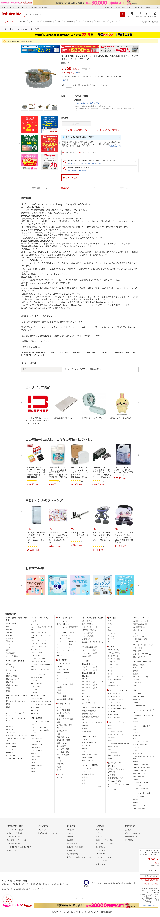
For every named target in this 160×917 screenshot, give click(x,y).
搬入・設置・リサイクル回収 (16, 840)
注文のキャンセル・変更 (104, 840)
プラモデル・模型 (114, 659)
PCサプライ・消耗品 (38, 695)
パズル (110, 668)
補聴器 (33, 753)
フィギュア (35, 29)
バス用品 (136, 680)
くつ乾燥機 (9, 638)
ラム (109, 630)
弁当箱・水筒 (86, 639)
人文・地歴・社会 (63, 737)
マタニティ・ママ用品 (115, 699)
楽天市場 (155, 7)
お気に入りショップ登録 (104, 843)
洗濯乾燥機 (9, 629)
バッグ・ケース (138, 636)
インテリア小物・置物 (140, 788)
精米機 (8, 707)
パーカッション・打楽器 (65, 684)
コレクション (23, 29)
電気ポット (9, 726)
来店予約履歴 (71, 850)
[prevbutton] (21, 403)
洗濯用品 (136, 674)
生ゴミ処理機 (10, 756)
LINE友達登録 (101, 854)
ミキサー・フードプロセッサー (16, 735)
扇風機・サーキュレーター (15, 685)
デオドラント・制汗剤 (89, 754)
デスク (135, 750)
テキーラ (111, 642)
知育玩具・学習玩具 (114, 653)
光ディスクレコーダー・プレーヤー (41, 636)
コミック (60, 707)
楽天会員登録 (153, 22)
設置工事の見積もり (13, 843)
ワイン (110, 624)
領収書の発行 (100, 847)
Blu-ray (59, 778)
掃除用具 (136, 671)
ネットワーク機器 (37, 698)
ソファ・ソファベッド (140, 741)
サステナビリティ (94, 912)
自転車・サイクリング (140, 621)
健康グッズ (86, 780)
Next (141, 49)
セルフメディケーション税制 (12, 889)
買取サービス (11, 850)
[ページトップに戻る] (156, 609)
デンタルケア (35, 741)
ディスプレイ (35, 686)
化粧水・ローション (89, 742)
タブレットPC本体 (63, 624)
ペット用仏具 (112, 752)
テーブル (136, 747)
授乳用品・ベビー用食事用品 (117, 708)
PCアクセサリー (36, 683)
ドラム (59, 675)
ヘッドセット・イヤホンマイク (67, 641)
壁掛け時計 (137, 699)
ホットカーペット (12, 670)
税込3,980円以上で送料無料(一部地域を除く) (33, 7)
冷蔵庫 (89, 22)
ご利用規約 (129, 840)
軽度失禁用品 (86, 732)
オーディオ (35, 624)
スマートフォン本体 (63, 621)
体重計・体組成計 (37, 765)
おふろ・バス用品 (114, 702)
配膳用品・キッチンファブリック (92, 643)
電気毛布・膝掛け (12, 676)
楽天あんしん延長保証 (14, 833)
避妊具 (84, 720)
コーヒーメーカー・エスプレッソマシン (16, 714)
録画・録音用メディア (38, 632)
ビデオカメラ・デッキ (38, 643)
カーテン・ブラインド (140, 764)
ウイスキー (111, 621)
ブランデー (111, 639)
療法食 (110, 758)
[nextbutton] (138, 403)
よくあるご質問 (119, 7)
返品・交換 (100, 836)
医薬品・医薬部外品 (89, 711)
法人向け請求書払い (73, 854)
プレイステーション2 (89, 688)
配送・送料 (100, 830)
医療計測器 (86, 729)
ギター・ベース (62, 678)
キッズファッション (114, 693)
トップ (4, 29)
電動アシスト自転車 (140, 624)
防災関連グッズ (113, 775)
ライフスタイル (62, 731)
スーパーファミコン (89, 703)
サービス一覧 (68, 912)
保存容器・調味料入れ (89, 630)
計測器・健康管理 (88, 774)
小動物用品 (111, 737)
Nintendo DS (86, 697)
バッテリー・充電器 (63, 638)
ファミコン (86, 700)
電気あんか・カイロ (12, 679)
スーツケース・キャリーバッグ (143, 716)
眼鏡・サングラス (139, 657)
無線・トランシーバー (38, 661)
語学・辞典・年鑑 (63, 749)
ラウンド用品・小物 (140, 639)
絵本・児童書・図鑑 (63, 710)
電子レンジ (115, 22)
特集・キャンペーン (44, 830)
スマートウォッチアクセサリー (67, 647)
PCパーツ (34, 710)
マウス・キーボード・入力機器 (41, 704)
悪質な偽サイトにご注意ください (33, 889)
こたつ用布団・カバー (140, 782)
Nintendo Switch (88, 664)
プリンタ (34, 689)
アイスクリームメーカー (14, 758)
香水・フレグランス (89, 760)
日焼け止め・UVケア (89, 757)
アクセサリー (61, 681)
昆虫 (109, 749)
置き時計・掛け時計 (140, 770)
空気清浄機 (69, 22)
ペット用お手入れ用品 (115, 731)
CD (58, 781)
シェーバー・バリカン (38, 727)
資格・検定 (60, 764)
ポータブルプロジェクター (40, 670)
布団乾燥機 (9, 635)
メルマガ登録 (100, 850)
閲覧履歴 (70, 836)
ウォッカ (111, 636)
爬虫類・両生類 (113, 746)
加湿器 (8, 688)
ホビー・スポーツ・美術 (65, 719)
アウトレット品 (138, 796)
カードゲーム (112, 671)
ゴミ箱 (135, 779)
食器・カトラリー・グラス (91, 627)
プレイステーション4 (89, 670)
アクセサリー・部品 (38, 658)
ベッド (135, 738)
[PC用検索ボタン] (122, 14)
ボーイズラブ (61, 746)
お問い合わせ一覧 (80, 912)
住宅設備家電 (10, 653)
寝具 (134, 729)
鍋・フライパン (87, 621)
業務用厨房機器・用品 (89, 647)
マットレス (137, 732)
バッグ (135, 718)
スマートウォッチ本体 (64, 644)
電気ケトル (9, 729)
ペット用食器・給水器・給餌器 (118, 743)
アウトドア (137, 651)
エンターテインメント (64, 713)
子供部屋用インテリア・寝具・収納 (143, 757)
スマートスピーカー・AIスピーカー (41, 666)
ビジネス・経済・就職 (64, 725)
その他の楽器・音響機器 (65, 699)
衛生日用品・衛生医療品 (90, 717)
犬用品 (110, 728)
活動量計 (34, 759)
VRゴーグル (61, 655)
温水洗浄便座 (35, 756)
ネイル (84, 751)
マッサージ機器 (36, 750)
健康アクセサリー (88, 783)
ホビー (12, 29)
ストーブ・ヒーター (12, 667)
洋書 (58, 758)
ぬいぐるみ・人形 (114, 650)
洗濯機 (97, 22)
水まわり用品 (86, 656)
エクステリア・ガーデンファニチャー (118, 785)
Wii (83, 694)
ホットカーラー (36, 738)
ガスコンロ (9, 723)
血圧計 (33, 768)
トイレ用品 (137, 683)
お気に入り (70, 833)
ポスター (60, 770)
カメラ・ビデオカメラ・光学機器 (41, 628)
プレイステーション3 (89, 685)
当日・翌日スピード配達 (15, 830)
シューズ (136, 633)
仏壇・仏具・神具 (139, 808)
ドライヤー (48, 22)
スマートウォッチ (139, 705)
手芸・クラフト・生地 (140, 677)
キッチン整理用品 (88, 636)
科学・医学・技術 (63, 752)
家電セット (23, 22)
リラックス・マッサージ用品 (92, 786)
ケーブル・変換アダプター (66, 635)
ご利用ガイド (108, 7)
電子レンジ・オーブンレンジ (15, 701)
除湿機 (8, 691)
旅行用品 (136, 721)
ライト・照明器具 (12, 656)
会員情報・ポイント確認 (75, 847)
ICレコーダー (35, 649)
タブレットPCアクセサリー (66, 632)
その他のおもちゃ (114, 686)
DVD (58, 784)
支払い (98, 833)
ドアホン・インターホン (116, 769)
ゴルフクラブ (137, 630)
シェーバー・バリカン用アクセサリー (41, 731)
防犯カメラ (111, 772)
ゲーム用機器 (35, 707)
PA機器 (59, 666)
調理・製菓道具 (87, 624)
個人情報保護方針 (131, 836)
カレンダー (60, 728)
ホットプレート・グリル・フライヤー (16, 719)
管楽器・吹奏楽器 (63, 672)
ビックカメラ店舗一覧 (134, 7)
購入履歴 (70, 840)
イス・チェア (137, 753)
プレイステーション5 (89, 667)
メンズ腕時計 (137, 693)
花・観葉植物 (112, 789)
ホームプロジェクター (38, 640)
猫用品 (110, 725)
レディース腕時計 (139, 696)
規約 (120, 146)
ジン (109, 627)
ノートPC (34, 680)
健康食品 (85, 777)
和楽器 (59, 693)
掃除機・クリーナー (12, 641)
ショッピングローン (13, 836)
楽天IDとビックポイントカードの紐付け (79, 858)
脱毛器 (33, 735)
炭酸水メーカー (11, 744)
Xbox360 (85, 679)
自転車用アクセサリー (140, 627)
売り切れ (76, 124)
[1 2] (69, 85)
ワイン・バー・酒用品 (89, 653)
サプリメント (86, 768)
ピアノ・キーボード (63, 663)
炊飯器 (8, 704)
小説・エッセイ (62, 743)
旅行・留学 (60, 716)
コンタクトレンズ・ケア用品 (92, 723)
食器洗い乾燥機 (11, 747)
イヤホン (59, 22)
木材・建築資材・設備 (115, 778)
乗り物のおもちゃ (114, 656)
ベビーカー (111, 711)
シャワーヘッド (36, 747)
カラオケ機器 (61, 696)
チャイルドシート (114, 714)
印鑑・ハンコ (137, 668)
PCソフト (34, 713)
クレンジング (86, 745)
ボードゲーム (112, 674)
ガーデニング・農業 (114, 781)
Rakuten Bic (11, 14)
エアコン (80, 22)
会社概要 (147, 7)
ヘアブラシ (35, 724)
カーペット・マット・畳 (141, 767)
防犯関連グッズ (138, 799)
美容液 (84, 748)
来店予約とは (113, 146)
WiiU (84, 691)
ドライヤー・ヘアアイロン (40, 721)
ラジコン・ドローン (114, 665)
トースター (9, 710)
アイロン (9, 644)
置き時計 (136, 702)
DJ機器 (59, 687)
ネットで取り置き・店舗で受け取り (19, 847)
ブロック (111, 683)
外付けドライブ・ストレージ (41, 701)
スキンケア (86, 739)
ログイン (145, 22)
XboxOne (85, 676)
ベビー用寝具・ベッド (115, 705)
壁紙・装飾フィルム (140, 773)
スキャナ (34, 692)
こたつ (8, 673)
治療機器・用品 (87, 714)
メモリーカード (36, 655)
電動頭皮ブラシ (36, 744)
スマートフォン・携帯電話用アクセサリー (67, 628)
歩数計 (33, 762)
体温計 (33, 771)
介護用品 (85, 726)
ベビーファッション (114, 696)
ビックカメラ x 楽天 (9, 7)
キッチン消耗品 (87, 633)
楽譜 (58, 722)
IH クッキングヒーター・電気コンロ (16, 740)
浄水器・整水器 (11, 750)
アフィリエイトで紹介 (103, 857)
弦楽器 (59, 690)
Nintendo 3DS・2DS (89, 673)
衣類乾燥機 (9, 632)
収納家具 (136, 761)
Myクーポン (71, 843)
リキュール (111, 633)
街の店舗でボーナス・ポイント (48, 833)
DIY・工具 (111, 766)
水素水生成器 (10, 753)
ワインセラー (10, 732)
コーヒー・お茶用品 (89, 650)
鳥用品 (110, 740)
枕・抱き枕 (137, 735)
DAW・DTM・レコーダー (65, 669)
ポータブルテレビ (37, 652)
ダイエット (86, 771)
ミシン (8, 647)
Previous (19, 49)
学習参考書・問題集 (63, 740)
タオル (135, 686)
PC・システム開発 (63, 755)
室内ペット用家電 (114, 755)
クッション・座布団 (140, 744)
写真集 (59, 767)
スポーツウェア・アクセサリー (143, 654)
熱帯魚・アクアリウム (115, 734)
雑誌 (58, 734)
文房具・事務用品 (139, 665)
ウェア (135, 642)
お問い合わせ (100, 864)
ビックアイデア (36, 22)
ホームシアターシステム (39, 646)
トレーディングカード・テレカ (118, 677)
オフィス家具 (137, 785)
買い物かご (70, 830)
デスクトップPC (36, 677)
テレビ (105, 22)
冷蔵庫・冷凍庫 (11, 623)
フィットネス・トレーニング (143, 645)
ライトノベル (61, 761)
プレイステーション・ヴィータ (92, 682)
